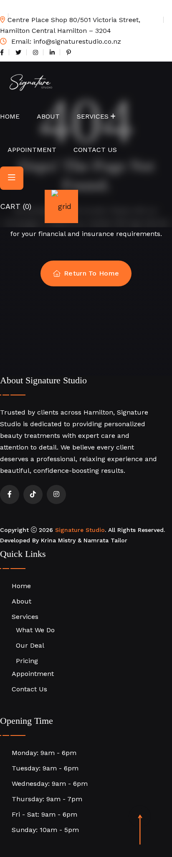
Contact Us (95, 150)
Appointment (32, 150)
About (48, 116)
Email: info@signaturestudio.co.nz (65, 41)
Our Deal (30, 645)
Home (10, 116)
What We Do (35, 630)
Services (93, 116)
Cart (15, 206)
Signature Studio (80, 530)
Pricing (27, 661)
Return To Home (91, 273)
